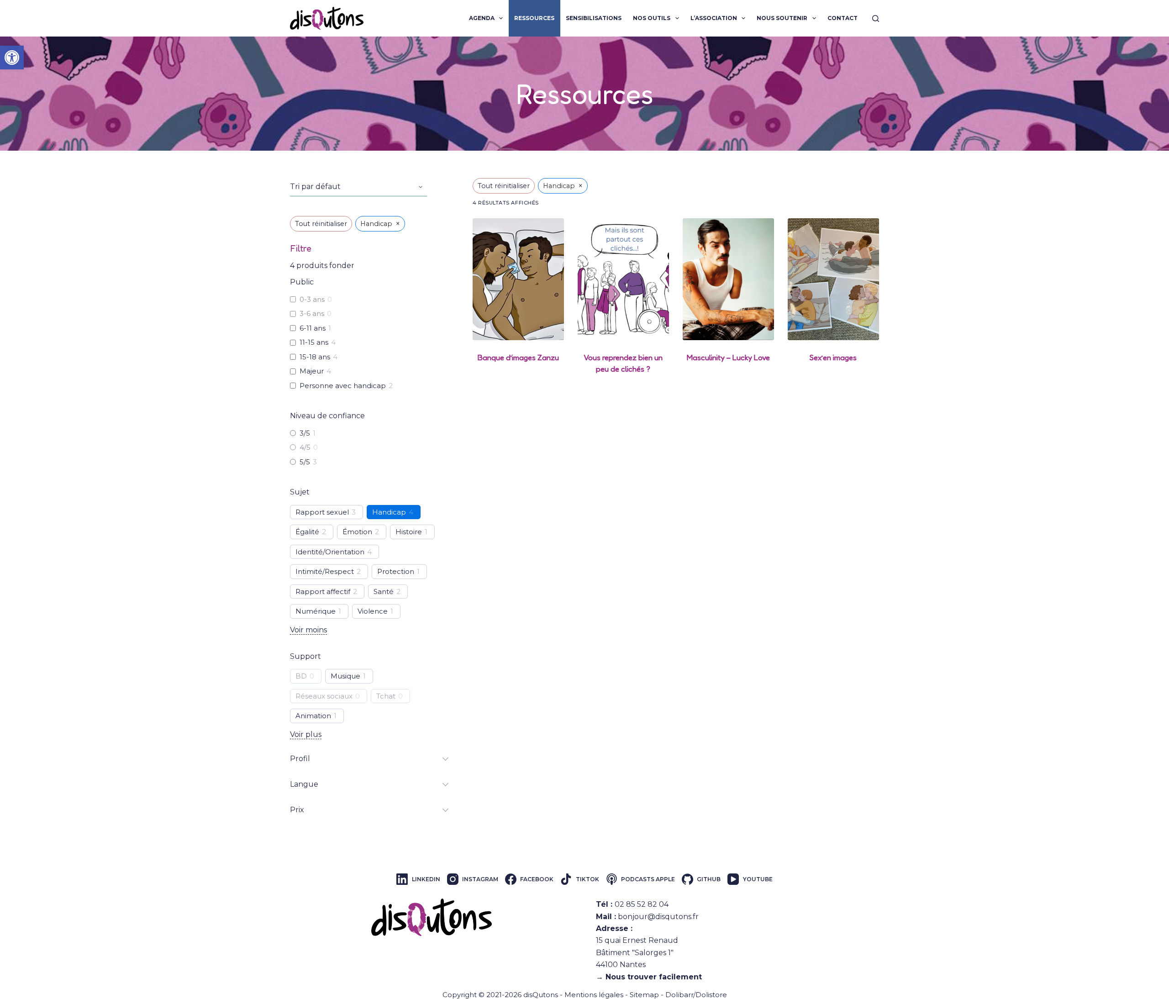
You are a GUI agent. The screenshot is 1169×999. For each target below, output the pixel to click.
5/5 (305, 461)
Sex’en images (833, 357)
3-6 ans (312, 313)
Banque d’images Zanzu (518, 357)
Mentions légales (593, 994)
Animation (313, 715)
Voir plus (305, 734)
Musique (345, 676)
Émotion (357, 531)
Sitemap (644, 994)
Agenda (482, 18)
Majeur (312, 371)
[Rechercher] (875, 18)
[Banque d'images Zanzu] (518, 279)
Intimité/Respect (324, 571)
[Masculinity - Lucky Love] (728, 279)
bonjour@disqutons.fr (658, 916)
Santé (384, 591)
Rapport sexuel (322, 512)
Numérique (315, 611)
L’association (713, 18)
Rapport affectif (322, 591)
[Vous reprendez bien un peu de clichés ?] (623, 279)
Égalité (307, 531)
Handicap (389, 512)
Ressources (534, 18)
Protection (395, 571)
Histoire (408, 531)
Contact (842, 18)
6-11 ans (313, 328)
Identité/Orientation (329, 551)
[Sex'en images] (833, 279)
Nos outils (651, 18)
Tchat (385, 696)
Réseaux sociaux (324, 696)
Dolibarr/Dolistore (696, 994)
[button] (12, 57)
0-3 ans (312, 299)
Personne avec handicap (343, 385)
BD (301, 676)
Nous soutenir (782, 18)
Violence (373, 611)
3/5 (305, 433)
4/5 (305, 447)
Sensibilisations (593, 18)
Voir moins (308, 630)
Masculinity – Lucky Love (728, 357)
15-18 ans (315, 356)
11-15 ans (314, 342)
